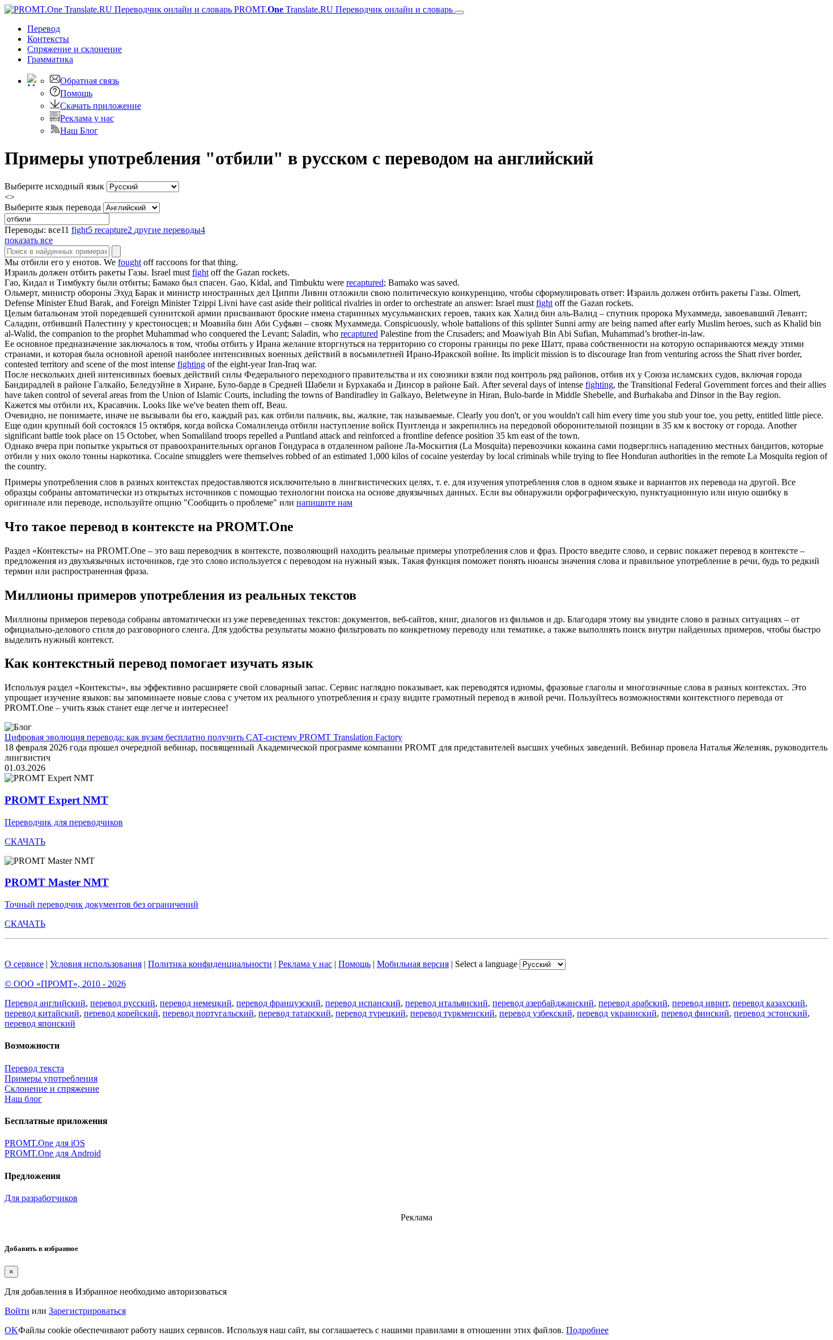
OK (11, 1330)
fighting (191, 364)
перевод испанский (363, 1003)
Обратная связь (89, 81)
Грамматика (50, 59)
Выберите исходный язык (54, 186)
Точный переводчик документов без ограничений (101, 904)
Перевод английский (45, 1003)
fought (129, 262)
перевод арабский (633, 1003)
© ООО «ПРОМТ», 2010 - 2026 (65, 984)
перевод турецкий (370, 1013)
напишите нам (324, 502)
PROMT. (342, 9)
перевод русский (122, 1003)
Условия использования (96, 964)
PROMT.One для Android (53, 1153)
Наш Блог (79, 130)
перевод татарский (294, 1013)
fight (200, 272)
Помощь (76, 93)
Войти (17, 1311)
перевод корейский (121, 1013)
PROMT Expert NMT (56, 800)
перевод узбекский (535, 1013)
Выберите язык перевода (53, 207)
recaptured (365, 282)
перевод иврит (700, 1003)
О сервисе (24, 964)
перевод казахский (769, 1003)
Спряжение (74, 49)
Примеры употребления (51, 1078)
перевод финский (695, 1013)
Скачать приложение (100, 106)
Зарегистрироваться (87, 1311)
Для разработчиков (41, 1198)
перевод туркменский (452, 1013)
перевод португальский (208, 1013)
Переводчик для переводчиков (64, 822)
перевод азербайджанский (543, 1003)
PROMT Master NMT (57, 882)
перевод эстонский (771, 1013)
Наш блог (23, 1099)
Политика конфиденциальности (210, 964)
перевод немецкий (196, 1003)
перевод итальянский (446, 1003)
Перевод (43, 28)
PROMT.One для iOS (45, 1143)
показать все (29, 240)
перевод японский (40, 1023)
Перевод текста (34, 1068)
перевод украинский (617, 1013)
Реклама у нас (87, 118)
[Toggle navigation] (459, 12)
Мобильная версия (413, 964)
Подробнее (587, 1330)
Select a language (486, 964)
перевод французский (278, 1003)
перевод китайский (42, 1013)
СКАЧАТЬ (25, 841)
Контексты (48, 39)
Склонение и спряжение (52, 1088)
